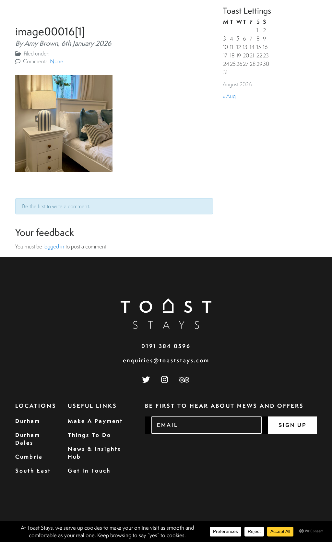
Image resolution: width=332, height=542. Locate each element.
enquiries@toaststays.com (166, 360)
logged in (53, 246)
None (56, 61)
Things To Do (89, 435)
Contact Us (299, 18)
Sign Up (292, 425)
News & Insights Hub (94, 452)
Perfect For (261, 18)
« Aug (229, 96)
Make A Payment (95, 421)
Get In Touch (89, 470)
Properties (125, 15)
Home (95, 15)
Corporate (191, 15)
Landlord (228, 15)
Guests (158, 15)
